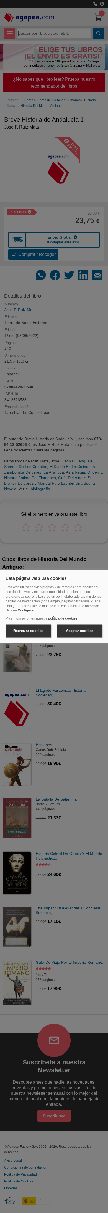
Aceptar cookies (79, 631)
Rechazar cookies (28, 631)
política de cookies (63, 619)
